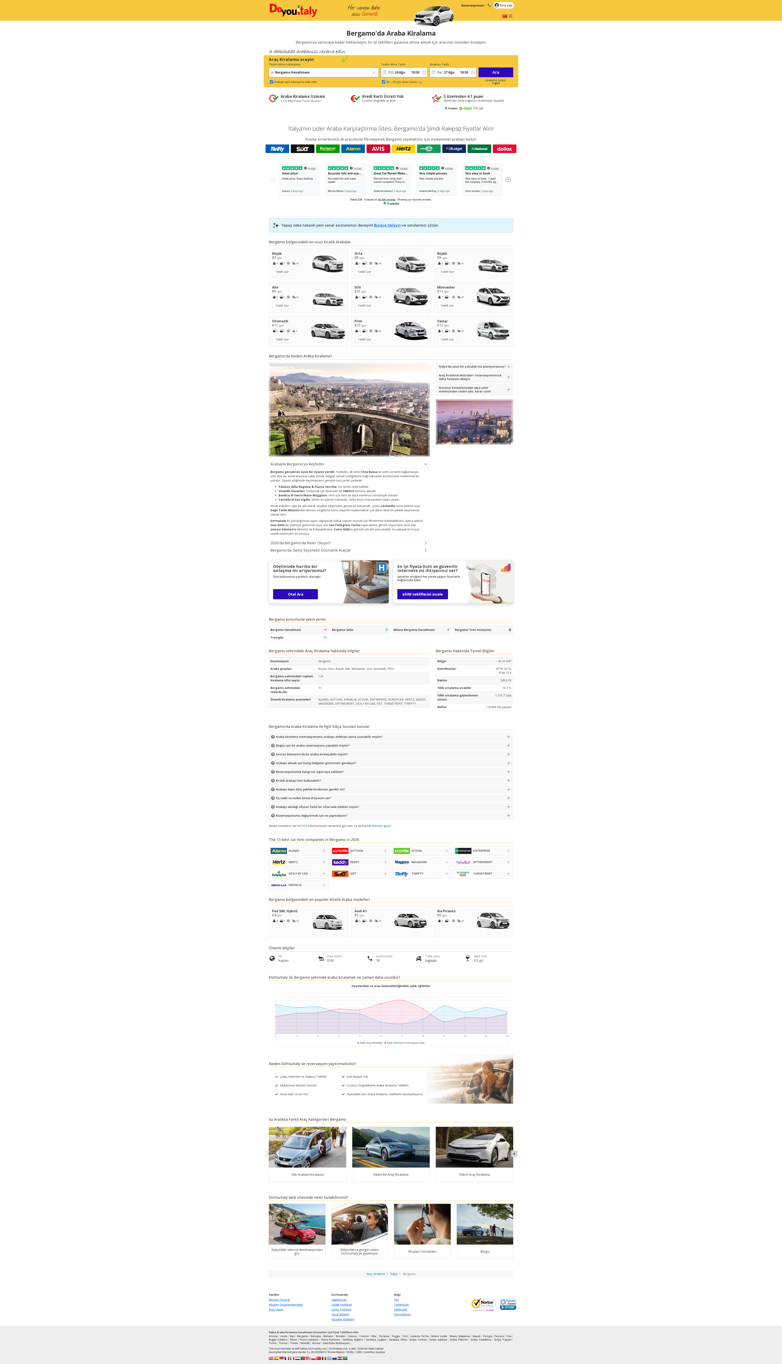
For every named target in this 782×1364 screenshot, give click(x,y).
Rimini (293, 1339)
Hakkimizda (339, 1300)
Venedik (305, 1343)
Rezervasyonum (472, 5)
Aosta (283, 1336)
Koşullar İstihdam (343, 1319)
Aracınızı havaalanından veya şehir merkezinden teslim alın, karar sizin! (465, 389)
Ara (495, 72)
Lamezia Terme (420, 1336)
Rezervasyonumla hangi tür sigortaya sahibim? (310, 772)
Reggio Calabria (278, 1339)
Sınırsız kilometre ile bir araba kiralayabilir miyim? (312, 754)
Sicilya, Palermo (459, 1339)
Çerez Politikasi (341, 1309)
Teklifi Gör (282, 272)
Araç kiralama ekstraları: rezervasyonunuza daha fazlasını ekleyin (470, 377)
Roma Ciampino (309, 1339)
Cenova (352, 1336)
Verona (316, 1343)
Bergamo (302, 1336)
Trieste (294, 1343)
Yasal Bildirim (340, 1314)
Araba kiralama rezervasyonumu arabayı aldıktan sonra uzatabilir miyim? (329, 737)
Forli (405, 1336)
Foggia (396, 1336)
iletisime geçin (381, 826)
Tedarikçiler (401, 1305)
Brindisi (340, 1336)
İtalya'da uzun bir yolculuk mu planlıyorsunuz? (472, 366)
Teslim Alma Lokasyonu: (285, 64)
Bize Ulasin (276, 1309)
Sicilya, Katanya (438, 1339)
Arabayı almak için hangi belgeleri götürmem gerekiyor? (316, 763)
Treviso (283, 1343)
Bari (292, 1336)
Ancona (273, 1336)
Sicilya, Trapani (502, 1339)
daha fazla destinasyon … (337, 1343)
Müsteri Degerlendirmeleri (286, 1305)
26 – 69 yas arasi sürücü (402, 82)
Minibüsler (400, 1309)
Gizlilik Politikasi (342, 1305)
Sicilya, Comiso (418, 1339)
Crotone (364, 1336)
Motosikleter (402, 1314)
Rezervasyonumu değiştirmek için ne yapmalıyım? (311, 816)
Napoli (476, 1336)
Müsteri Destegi (279, 1300)
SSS (304, 826)
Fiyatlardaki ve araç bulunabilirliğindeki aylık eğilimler (391, 986)
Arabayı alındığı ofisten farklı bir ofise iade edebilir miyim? (317, 807)
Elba (373, 1336)
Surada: (414, 64)
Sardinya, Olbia (398, 1339)
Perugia (487, 1336)
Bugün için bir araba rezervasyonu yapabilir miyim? (312, 745)
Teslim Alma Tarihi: (393, 64)
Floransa (384, 1336)
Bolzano (328, 1336)
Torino (273, 1343)
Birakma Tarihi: (439, 64)
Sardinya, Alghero (353, 1339)
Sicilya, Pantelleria (481, 1339)
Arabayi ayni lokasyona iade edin (295, 82)
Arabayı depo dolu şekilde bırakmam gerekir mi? (310, 789)
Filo (396, 1300)
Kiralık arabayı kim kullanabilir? (298, 780)
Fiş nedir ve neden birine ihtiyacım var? (303, 798)
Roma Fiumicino (330, 1339)
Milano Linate (439, 1336)
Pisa (509, 1336)
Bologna (316, 1336)
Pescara (499, 1336)
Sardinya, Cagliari (376, 1339)
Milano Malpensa (460, 1336)
